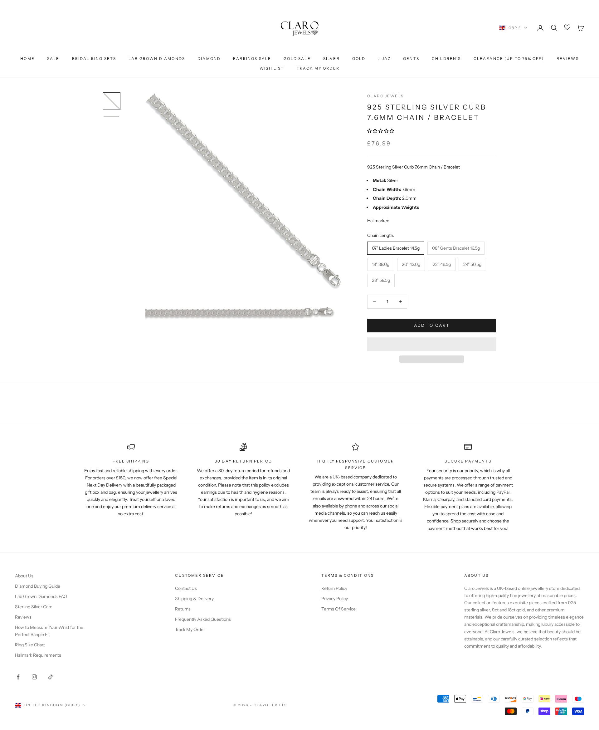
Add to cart (432, 325)
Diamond (209, 58)
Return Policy (334, 588)
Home (27, 58)
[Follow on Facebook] (18, 677)
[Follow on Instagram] (34, 677)
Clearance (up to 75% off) (509, 58)
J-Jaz (384, 58)
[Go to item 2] (111, 116)
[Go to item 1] (111, 101)
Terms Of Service (338, 609)
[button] (381, 131)
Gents (411, 58)
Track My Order (318, 68)
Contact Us (186, 588)
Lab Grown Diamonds (157, 58)
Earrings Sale (252, 58)
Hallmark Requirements (38, 655)
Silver (331, 58)
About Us (24, 576)
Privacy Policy (334, 598)
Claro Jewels (385, 96)
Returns (183, 609)
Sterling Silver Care (33, 607)
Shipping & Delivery (194, 598)
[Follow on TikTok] (50, 677)
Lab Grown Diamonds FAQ (41, 596)
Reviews (568, 58)
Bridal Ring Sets (94, 58)
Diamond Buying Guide (37, 586)
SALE (53, 58)
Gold (359, 58)
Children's (446, 58)
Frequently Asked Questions (203, 619)
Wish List (272, 68)
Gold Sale (297, 58)
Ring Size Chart (30, 645)
